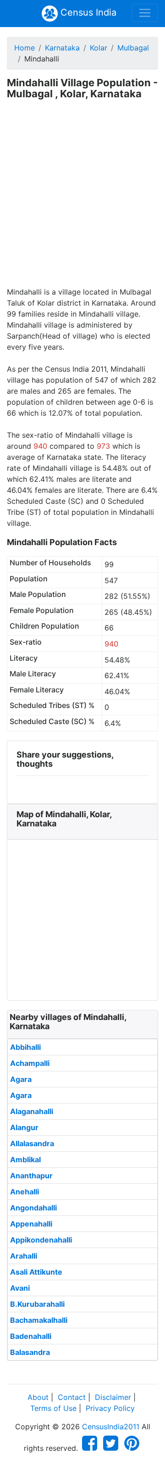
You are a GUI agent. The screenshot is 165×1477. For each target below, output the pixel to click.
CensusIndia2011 (110, 1426)
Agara (21, 1079)
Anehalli (24, 1191)
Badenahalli (30, 1336)
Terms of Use (53, 1408)
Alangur (24, 1127)
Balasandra (30, 1352)
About (38, 1397)
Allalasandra (32, 1143)
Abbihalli (25, 1047)
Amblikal (25, 1159)
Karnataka (62, 47)
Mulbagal (133, 47)
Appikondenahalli (41, 1239)
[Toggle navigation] (145, 13)
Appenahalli (31, 1223)
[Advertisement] (82, 199)
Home (24, 47)
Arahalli (23, 1255)
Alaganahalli (31, 1111)
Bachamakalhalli (38, 1320)
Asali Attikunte (36, 1271)
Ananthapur (31, 1175)
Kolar (98, 47)
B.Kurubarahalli (37, 1304)
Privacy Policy (110, 1408)
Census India (87, 12)
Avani (20, 1288)
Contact (72, 1397)
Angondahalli (33, 1207)
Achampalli (30, 1063)
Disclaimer (113, 1397)
